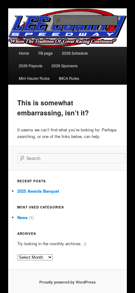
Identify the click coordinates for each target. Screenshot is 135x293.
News (22, 217)
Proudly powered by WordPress (67, 282)
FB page (45, 53)
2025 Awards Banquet (38, 191)
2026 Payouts (30, 65)
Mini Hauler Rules (34, 78)
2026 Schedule (75, 53)
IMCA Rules (69, 78)
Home (24, 53)
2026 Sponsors (64, 65)
